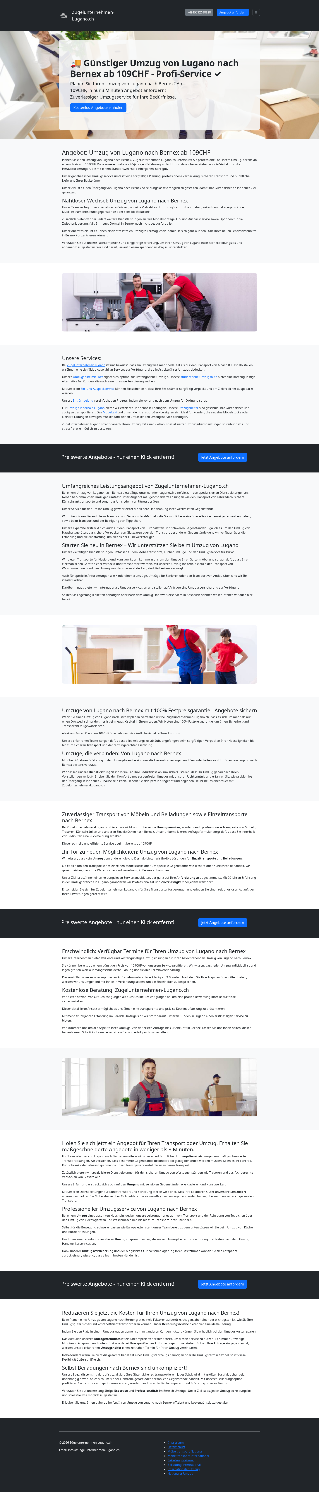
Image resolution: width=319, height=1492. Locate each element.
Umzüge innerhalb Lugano (86, 408)
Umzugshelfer (188, 408)
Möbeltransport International (188, 1456)
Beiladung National (181, 1460)
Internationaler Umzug (184, 1469)
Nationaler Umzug (180, 1474)
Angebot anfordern (232, 12)
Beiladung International (184, 1465)
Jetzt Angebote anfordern (222, 457)
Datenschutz (176, 1447)
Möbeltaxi (110, 412)
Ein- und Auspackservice (97, 389)
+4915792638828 (199, 12)
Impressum (176, 1443)
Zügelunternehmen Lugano (86, 365)
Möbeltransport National (185, 1451)
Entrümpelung (83, 400)
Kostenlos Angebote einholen (98, 107)
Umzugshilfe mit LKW (88, 377)
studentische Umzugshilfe (199, 377)
